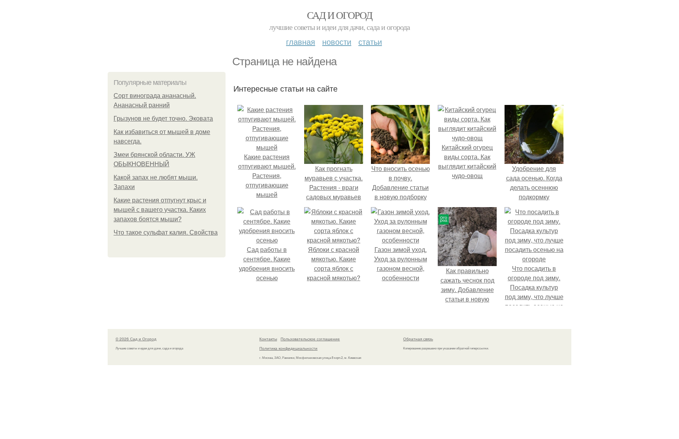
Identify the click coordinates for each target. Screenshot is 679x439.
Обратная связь (418, 339)
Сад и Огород (340, 15)
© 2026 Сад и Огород (136, 339)
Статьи (370, 41)
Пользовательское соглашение (310, 339)
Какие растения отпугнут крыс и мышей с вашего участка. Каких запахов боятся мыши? (160, 209)
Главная (300, 41)
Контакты (268, 339)
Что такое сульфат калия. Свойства (166, 232)
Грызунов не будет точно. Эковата (163, 118)
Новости (336, 41)
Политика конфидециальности (288, 348)
